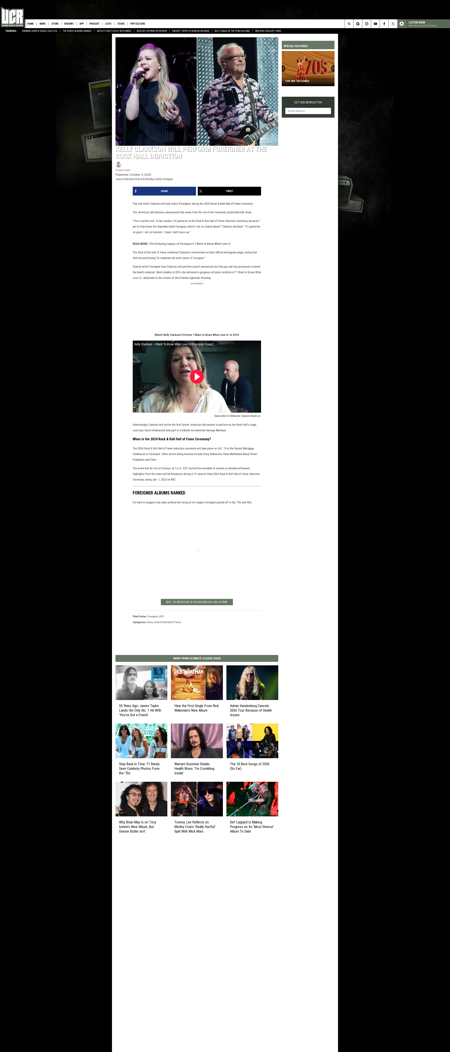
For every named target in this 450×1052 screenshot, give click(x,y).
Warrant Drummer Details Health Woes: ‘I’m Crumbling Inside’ (194, 768)
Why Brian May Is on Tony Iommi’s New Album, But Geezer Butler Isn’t (137, 826)
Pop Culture (137, 23)
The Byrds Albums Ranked (77, 31)
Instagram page (233, 252)
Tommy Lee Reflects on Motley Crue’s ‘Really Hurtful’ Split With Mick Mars (195, 826)
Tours (121, 23)
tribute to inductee (193, 430)
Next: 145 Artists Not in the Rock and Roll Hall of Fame (197, 602)
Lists (108, 23)
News (43, 23)
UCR (161, 616)
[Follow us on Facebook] (384, 23)
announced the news (178, 212)
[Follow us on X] (393, 23)
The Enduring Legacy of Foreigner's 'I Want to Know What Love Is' (190, 243)
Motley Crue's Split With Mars (114, 31)
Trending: (11, 31)
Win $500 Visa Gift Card (268, 31)
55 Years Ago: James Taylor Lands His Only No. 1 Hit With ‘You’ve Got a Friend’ (140, 710)
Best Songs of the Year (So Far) (232, 31)
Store (55, 23)
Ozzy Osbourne (212, 454)
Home (30, 23)
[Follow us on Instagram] (366, 23)
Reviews (69, 23)
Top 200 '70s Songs (297, 81)
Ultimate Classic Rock (243, 416)
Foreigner (185, 203)
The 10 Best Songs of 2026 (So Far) (249, 766)
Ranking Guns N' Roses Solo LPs (39, 31)
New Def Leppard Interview (152, 31)
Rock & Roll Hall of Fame (225, 203)
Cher (153, 459)
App (81, 23)
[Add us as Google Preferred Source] (357, 23)
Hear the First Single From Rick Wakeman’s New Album (196, 708)
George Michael (216, 430)
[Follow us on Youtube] (375, 23)
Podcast (94, 23)
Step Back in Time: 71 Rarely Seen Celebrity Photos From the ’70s (139, 768)
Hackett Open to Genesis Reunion (190, 31)
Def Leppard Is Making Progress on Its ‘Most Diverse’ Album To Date (252, 826)
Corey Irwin (122, 170)
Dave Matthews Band (236, 454)
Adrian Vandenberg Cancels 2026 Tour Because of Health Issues (251, 710)
